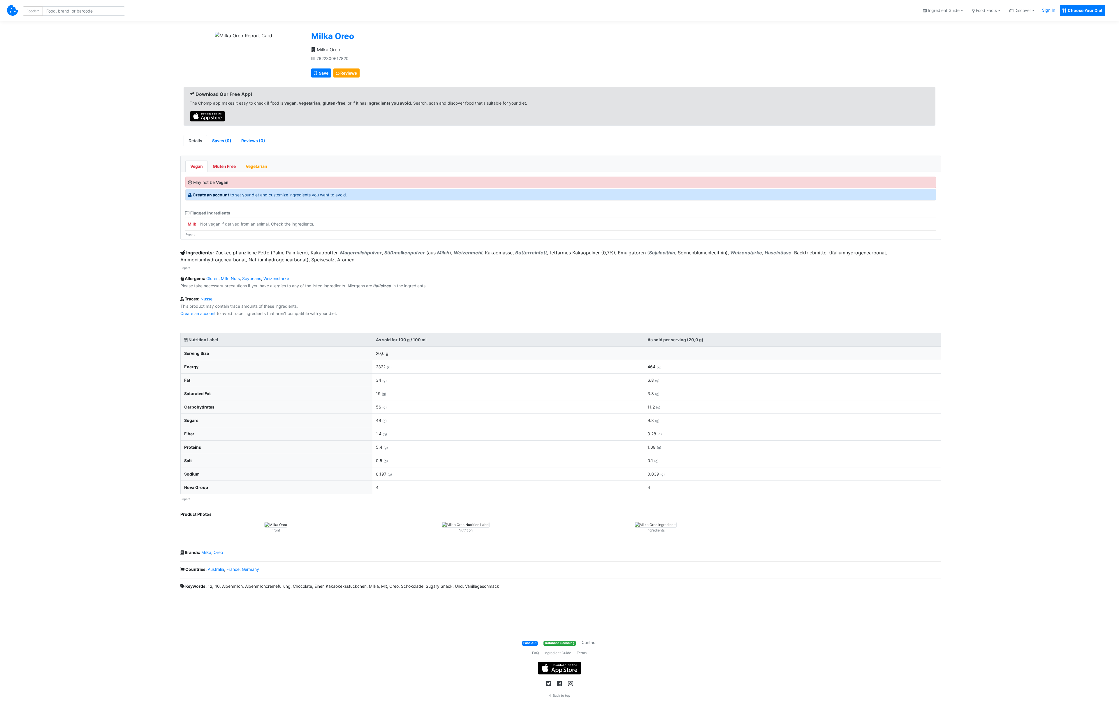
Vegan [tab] (196, 166)
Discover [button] (1022, 10)
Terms (582, 653)
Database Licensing (560, 643)
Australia (216, 569)
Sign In (1048, 10)
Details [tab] (195, 140)
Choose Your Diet (1084, 10)
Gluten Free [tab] (224, 166)
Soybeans (251, 278)
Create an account (211, 194)
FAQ (535, 653)
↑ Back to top (559, 696)
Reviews (348, 73)
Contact (589, 642)
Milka (206, 552)
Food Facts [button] (986, 10)
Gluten (212, 278)
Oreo (218, 552)
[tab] (221, 140)
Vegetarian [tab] (256, 166)
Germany (250, 569)
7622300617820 (332, 58)
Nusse (206, 298)
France (233, 569)
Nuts (235, 278)
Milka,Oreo (327, 49)
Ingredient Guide (557, 653)
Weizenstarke (276, 278)
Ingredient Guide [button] (943, 10)
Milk (192, 223)
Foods (31, 11)
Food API (529, 643)
